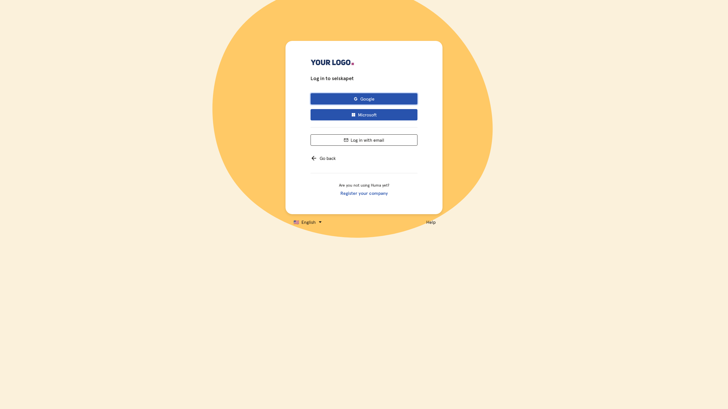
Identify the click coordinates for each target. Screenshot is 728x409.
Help (431, 222)
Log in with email (367, 140)
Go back (328, 158)
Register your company (364, 193)
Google (367, 98)
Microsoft (367, 114)
